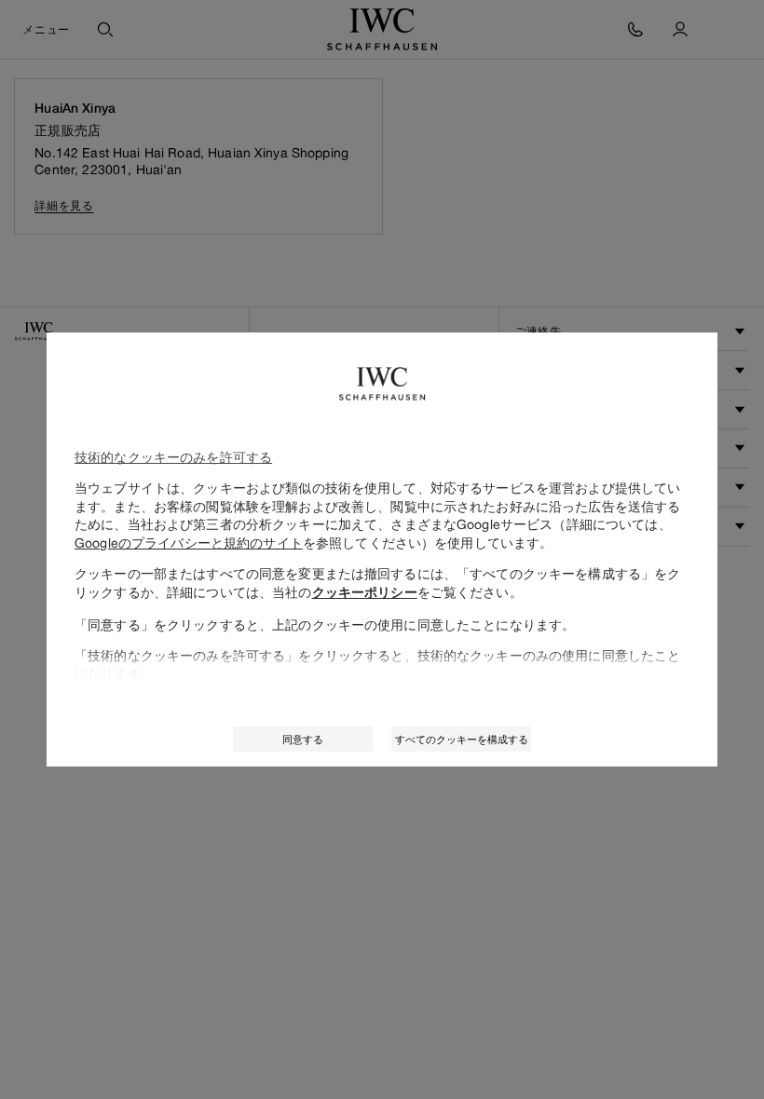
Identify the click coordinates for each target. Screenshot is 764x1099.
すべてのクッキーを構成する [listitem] (461, 739)
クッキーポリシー (364, 592)
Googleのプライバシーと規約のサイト (189, 542)
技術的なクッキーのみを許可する (173, 457)
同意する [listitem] (302, 739)
